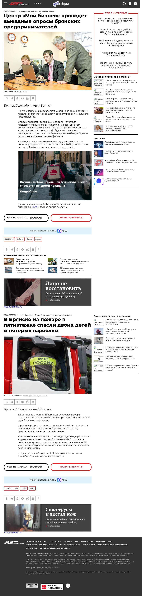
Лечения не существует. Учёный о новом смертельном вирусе (120, 339)
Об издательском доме (36, 542)
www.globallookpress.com (35, 396)
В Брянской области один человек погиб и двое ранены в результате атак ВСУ (116, 20)
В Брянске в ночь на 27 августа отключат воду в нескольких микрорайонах (116, 65)
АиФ (25, 92)
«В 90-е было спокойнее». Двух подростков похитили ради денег (120, 357)
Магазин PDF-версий (84, 542)
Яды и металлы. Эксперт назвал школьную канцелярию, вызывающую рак (119, 128)
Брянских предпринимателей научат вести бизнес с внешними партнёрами (30, 270)
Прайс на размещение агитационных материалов (105, 545)
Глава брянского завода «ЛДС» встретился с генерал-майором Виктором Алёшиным (116, 32)
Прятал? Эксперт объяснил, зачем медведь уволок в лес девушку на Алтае (120, 119)
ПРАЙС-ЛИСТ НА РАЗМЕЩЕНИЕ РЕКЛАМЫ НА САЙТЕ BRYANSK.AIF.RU (53, 545)
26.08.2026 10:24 (10, 315)
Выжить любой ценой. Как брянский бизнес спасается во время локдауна (53, 183)
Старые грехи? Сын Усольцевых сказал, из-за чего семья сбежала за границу (121, 101)
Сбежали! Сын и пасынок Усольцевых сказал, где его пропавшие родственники (122, 322)
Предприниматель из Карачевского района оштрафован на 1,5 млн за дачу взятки (23, 262)
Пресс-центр (55, 542)
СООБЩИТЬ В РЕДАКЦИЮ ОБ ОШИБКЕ (55, 548)
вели (36, 207)
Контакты (68, 542)
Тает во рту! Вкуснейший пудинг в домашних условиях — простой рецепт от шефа (120, 110)
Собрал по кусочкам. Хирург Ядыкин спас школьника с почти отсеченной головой (122, 368)
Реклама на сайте (104, 542)
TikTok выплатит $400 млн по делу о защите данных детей (120, 170)
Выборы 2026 (31, 548)
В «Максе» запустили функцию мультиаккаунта (118, 180)
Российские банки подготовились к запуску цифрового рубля (120, 143)
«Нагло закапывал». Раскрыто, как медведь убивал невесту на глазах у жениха (121, 82)
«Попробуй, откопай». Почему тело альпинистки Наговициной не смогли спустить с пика (121, 331)
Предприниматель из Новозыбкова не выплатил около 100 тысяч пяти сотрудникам (74, 261)
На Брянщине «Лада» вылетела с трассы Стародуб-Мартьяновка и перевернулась (116, 43)
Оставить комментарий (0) (71, 218)
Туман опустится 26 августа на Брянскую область (116, 54)
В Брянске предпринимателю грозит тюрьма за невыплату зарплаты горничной (72, 270)
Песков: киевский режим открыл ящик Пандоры (119, 152)
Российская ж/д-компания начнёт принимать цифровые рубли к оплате (121, 161)
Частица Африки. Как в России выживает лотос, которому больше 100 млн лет (121, 92)
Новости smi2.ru (13, 306)
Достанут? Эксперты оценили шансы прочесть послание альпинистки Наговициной (122, 349)
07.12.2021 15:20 (10, 11)
